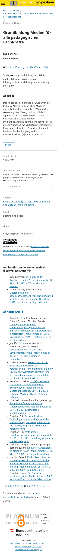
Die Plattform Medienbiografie (25, 474)
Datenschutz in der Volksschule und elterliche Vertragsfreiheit (29, 365)
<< (4, 485)
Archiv (16, 10)
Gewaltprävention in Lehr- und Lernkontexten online (26, 351)
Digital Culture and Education (34, 543)
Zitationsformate (13, 186)
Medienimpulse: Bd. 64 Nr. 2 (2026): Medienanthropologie (31, 452)
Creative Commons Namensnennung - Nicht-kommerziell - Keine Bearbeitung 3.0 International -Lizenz (26, 250)
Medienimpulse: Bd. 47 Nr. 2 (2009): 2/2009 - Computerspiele (30, 468)
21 (12, 485)
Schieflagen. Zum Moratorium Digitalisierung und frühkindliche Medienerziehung (29, 384)
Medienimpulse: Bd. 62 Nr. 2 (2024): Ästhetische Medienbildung (31, 409)
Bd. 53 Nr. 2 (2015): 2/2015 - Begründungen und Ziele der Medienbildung (28, 15)
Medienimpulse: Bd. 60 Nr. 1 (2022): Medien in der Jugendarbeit (31, 301)
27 (31, 485)
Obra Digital (26, 546)
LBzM (17, 546)
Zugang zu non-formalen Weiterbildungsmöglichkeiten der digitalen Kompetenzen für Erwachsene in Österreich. (31, 329)
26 (28, 485)
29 (38, 485)
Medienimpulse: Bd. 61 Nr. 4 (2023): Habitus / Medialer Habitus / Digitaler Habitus (30, 394)
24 (22, 485)
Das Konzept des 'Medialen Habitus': (26, 278)
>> (43, 485)
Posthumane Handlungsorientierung (24, 433)
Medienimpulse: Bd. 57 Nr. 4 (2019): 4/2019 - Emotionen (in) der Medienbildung (31, 337)
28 (35, 485)
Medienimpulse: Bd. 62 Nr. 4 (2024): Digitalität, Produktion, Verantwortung (30, 425)
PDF (10, 144)
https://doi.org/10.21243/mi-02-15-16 (28, 67)
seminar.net (36, 546)
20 (9, 485)
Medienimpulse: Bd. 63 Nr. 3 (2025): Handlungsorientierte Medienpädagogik (32, 438)
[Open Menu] (3, 3)
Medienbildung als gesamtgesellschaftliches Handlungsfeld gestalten (31, 296)
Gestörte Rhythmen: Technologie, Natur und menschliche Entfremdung (29, 419)
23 (19, 485)
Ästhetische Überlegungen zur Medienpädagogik (26, 405)
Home (6, 10)
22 (16, 485)
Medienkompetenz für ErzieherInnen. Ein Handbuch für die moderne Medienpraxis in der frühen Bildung (30, 462)
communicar (15, 543)
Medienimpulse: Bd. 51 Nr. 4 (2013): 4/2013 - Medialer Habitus (32, 283)
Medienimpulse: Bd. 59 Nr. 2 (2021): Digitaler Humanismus (30, 356)
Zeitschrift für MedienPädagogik (28, 550)
